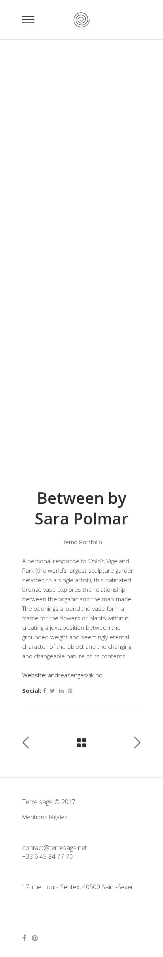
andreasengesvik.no (75, 675)
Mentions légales (45, 817)
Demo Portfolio (81, 542)
